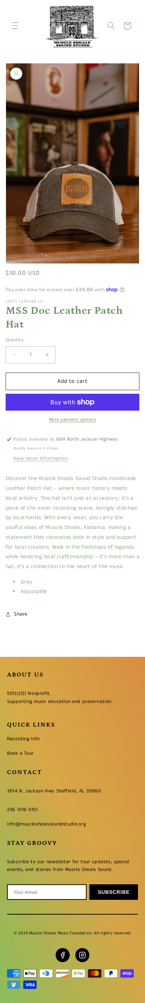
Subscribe (114, 892)
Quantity (15, 340)
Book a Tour (20, 753)
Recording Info (23, 738)
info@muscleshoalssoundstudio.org (46, 824)
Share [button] (20, 614)
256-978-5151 (22, 809)
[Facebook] (63, 955)
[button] (15, 26)
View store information (40, 458)
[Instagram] (82, 955)
